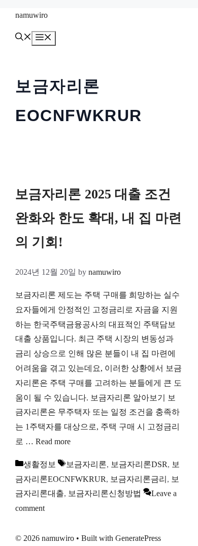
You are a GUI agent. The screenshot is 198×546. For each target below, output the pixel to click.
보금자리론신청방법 (104, 493)
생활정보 (39, 464)
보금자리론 (86, 464)
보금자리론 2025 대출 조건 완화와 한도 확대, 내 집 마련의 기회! (98, 218)
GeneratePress (138, 538)
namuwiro (31, 15)
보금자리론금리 (138, 479)
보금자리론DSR (139, 464)
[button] (23, 38)
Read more (53, 441)
